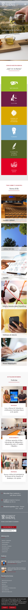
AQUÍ (14, 600)
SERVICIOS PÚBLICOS (7, 591)
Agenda (5, 277)
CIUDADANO (5, 544)
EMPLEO (4, 584)
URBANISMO (5, 586)
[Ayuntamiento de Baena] (8, 4)
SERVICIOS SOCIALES (7, 580)
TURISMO (14, 136)
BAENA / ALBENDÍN (6, 540)
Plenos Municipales (10, 363)
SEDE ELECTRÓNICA (7, 530)
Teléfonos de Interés (10, 335)
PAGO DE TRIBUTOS (7, 527)
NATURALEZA (14, 88)
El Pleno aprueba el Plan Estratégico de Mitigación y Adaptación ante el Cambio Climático (14, 443)
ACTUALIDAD (5, 549)
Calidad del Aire (8, 249)
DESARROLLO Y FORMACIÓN (9, 588)
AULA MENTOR (5, 589)
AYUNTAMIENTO (5, 542)
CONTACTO (4, 551)
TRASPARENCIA (5, 548)
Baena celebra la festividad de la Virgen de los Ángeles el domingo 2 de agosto (14, 476)
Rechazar (12, 607)
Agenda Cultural (8, 220)
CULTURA (14, 103)
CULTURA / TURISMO (6, 546)
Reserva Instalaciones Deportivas (14, 306)
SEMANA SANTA (14, 170)
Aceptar (5, 607)
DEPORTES (4, 582)
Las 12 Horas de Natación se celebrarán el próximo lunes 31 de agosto (14, 410)
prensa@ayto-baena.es (14, 500)
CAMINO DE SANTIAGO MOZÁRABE (14, 120)
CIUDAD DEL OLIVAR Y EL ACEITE (14, 153)
